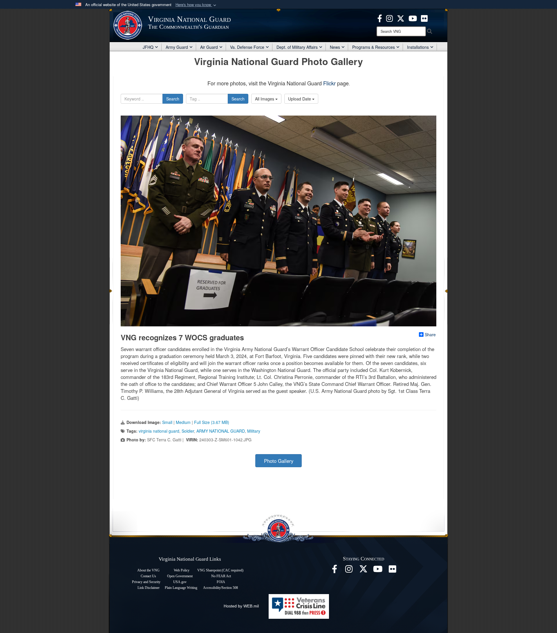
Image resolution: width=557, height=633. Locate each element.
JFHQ (148, 47)
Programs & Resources (373, 47)
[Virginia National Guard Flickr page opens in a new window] (424, 18)
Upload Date (300, 99)
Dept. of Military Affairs (297, 47)
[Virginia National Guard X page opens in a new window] (400, 18)
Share (430, 334)
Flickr (329, 83)
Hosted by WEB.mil (241, 606)
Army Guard (177, 47)
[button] (196, 5)
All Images (265, 99)
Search (172, 99)
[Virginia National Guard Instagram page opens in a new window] (389, 18)
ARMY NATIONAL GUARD (220, 431)
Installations (418, 47)
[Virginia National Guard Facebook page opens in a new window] (379, 18)
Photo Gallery (278, 460)
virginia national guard (159, 431)
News (335, 47)
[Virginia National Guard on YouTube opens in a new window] (412, 18)
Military (253, 431)
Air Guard (209, 47)
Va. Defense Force (247, 47)
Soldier (188, 431)
